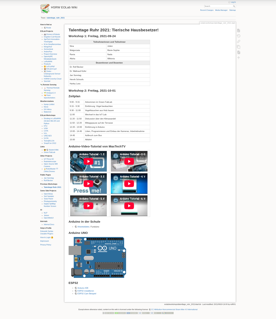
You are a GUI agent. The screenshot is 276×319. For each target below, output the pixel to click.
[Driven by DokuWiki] (168, 313)
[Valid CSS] (156, 313)
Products (47, 64)
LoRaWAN (48, 62)
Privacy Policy (45, 245)
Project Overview (50, 54)
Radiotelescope (50, 162)
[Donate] (120, 313)
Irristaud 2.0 (51, 93)
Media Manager (221, 10)
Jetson (46, 215)
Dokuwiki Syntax (46, 231)
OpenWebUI (48, 218)
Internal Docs (49, 225)
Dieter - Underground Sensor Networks (52, 73)
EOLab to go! (51, 69)
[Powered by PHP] (132, 313)
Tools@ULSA (49, 141)
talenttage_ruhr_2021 (56, 18)
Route (48, 28)
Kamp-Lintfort (49, 104)
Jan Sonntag (49, 178)
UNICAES (48, 136)
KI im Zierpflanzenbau (52, 44)
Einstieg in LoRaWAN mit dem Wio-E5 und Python (52, 121)
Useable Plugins (46, 234)
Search (234, 6)
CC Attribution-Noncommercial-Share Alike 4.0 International (174, 310)
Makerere (47, 112)
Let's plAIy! (50, 66)
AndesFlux (48, 52)
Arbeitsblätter (83, 227)
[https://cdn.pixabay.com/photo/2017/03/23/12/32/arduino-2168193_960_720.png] (97, 257)
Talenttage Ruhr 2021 (52, 187)
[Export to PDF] (238, 52)
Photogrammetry (50, 201)
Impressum (44, 241)
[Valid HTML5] (144, 313)
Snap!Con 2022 (50, 143)
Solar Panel (48, 199)
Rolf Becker (48, 180)
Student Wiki (54, 150)
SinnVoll (47, 81)
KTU (45, 126)
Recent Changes (206, 10)
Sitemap (232, 10)
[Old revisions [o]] (238, 36)
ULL (45, 133)
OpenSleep (48, 194)
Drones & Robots (53, 34)
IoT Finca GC (49, 159)
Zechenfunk (48, 49)
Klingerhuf (48, 47)
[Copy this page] (238, 47)
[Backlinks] (238, 41)
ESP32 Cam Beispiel (86, 293)
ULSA (46, 138)
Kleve (46, 107)
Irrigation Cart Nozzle (52, 37)
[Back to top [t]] (238, 58)
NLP (45, 213)
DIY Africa (47, 109)
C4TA (46, 131)
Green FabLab (49, 152)
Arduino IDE (82, 288)
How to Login (45, 237)
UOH (46, 128)
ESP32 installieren (85, 291)
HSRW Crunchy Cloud (52, 79)
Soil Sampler (49, 196)
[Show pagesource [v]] (238, 30)
